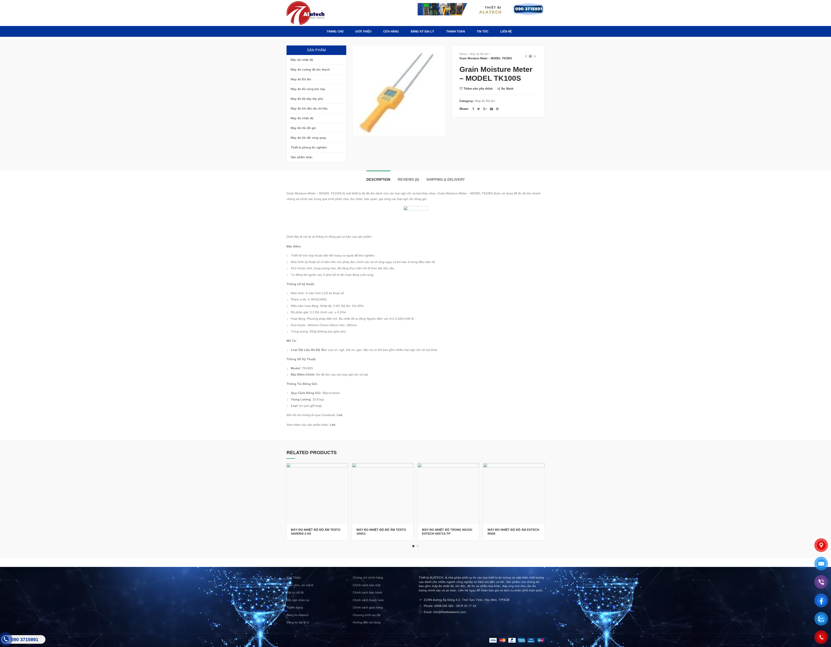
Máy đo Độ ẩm (479, 54)
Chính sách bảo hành (367, 592)
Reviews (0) (408, 179)
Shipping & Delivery (445, 179)
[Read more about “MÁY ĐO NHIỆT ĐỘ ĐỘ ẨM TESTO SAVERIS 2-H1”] (344, 470)
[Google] (485, 109)
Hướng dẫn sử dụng (366, 622)
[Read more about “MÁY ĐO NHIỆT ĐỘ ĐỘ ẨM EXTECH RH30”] (541, 470)
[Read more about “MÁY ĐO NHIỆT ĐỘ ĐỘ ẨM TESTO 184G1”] (410, 470)
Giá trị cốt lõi (295, 592)
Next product (535, 56)
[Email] (491, 109)
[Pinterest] (497, 109)
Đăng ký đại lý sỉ (298, 622)
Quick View (344, 480)
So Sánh (507, 88)
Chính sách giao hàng (368, 607)
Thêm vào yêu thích (478, 88)
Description (378, 179)
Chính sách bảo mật (366, 585)
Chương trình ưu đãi (367, 615)
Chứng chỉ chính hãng (368, 577)
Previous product (526, 56)
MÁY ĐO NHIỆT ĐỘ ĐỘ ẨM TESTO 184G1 (381, 531)
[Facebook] (473, 109)
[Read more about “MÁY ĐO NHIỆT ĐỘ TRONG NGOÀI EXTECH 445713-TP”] (475, 470)
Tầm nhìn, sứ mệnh (300, 585)
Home (463, 54)
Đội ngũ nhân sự (298, 600)
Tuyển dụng (295, 607)
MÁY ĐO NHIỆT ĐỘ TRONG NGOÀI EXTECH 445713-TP (447, 531)
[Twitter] (479, 109)
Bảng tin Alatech (298, 615)
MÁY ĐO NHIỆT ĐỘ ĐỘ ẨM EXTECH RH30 (513, 531)
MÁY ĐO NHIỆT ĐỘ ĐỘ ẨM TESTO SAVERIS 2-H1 (315, 531)
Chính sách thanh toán (368, 600)
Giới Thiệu (294, 577)
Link (339, 415)
